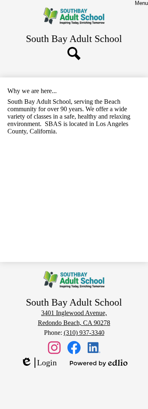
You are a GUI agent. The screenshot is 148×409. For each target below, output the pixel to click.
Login (39, 363)
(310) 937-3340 (84, 332)
